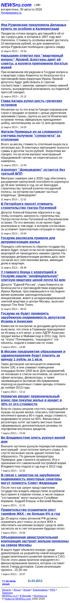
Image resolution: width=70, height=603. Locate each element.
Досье (17, 589)
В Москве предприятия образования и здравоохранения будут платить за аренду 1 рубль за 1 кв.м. (33, 355)
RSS (52, 589)
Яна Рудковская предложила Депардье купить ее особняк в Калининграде (33, 27)
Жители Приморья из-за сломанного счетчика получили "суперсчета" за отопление (31, 135)
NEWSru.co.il (9, 595)
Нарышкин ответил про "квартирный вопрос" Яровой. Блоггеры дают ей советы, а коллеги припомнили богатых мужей (34, 61)
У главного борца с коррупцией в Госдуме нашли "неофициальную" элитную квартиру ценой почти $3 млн (33, 276)
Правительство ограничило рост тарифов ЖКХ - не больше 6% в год (30, 512)
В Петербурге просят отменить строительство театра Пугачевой (28, 206)
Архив (26, 589)
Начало (6, 589)
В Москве (25, 595)
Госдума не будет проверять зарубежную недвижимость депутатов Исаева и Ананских (33, 317)
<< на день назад (9, 582)
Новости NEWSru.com (17, 598)
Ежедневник (40, 589)
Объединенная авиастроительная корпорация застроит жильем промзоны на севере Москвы (35, 541)
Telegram (7, 592)
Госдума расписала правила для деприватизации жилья (28, 240)
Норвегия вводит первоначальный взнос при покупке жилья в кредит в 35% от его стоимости (31, 400)
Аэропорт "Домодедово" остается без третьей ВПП (33, 171)
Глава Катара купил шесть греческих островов (31, 103)
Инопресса (40, 595)
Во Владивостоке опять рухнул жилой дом (33, 439)
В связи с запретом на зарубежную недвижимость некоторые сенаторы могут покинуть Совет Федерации (31, 479)
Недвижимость (11, 12)
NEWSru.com (16, 5)
